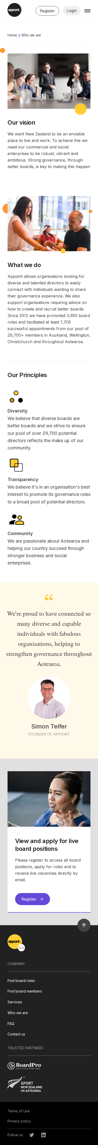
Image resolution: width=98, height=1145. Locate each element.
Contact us (16, 1034)
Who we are (18, 1013)
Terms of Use (19, 1111)
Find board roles (21, 980)
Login (72, 10)
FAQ (11, 1023)
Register (47, 10)
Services (15, 1002)
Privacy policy (19, 1121)
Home (12, 35)
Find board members (25, 991)
